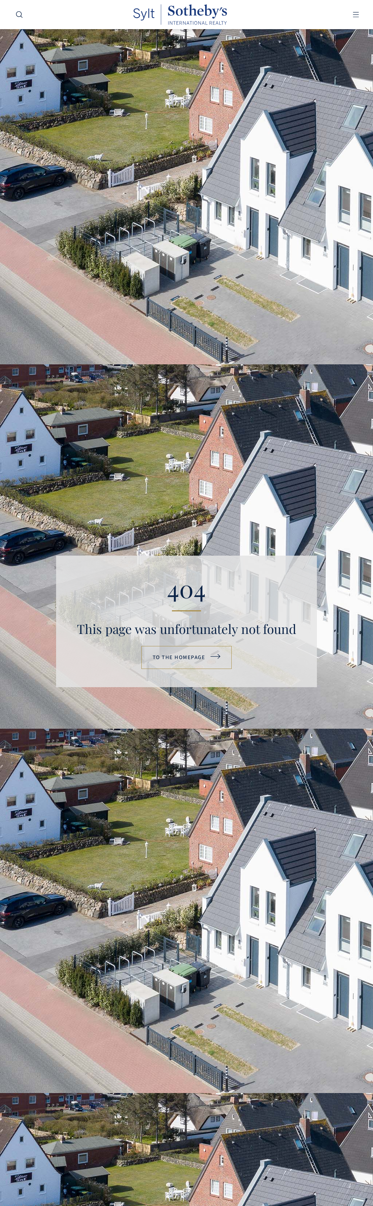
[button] (355, 14)
